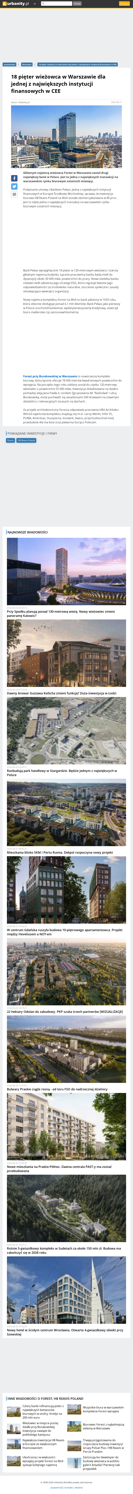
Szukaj (77, 3)
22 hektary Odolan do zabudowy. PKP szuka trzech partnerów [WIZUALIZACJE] (65, 1012)
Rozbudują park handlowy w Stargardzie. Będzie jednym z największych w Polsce (62, 773)
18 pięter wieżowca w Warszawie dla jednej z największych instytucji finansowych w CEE (78, 64)
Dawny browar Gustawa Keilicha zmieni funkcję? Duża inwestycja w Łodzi (61, 693)
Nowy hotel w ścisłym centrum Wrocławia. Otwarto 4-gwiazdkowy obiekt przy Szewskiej (65, 1332)
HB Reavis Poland (26, 440)
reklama (78, 1487)
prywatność (57, 1487)
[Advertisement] (72, 240)
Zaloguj (124, 3)
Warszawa (26, 64)
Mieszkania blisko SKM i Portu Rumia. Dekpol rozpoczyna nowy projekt (60, 852)
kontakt (68, 1487)
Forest (10, 440)
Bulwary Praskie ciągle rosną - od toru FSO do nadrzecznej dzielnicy (57, 1089)
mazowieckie (9, 64)
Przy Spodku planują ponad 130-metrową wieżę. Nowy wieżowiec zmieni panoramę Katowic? (61, 613)
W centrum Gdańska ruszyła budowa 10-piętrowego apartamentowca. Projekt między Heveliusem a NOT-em (64, 932)
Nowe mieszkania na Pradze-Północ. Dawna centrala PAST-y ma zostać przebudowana (59, 1169)
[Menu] (35, 3)
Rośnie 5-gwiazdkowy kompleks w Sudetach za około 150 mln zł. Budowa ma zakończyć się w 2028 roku (64, 1250)
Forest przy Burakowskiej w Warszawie (50, 376)
